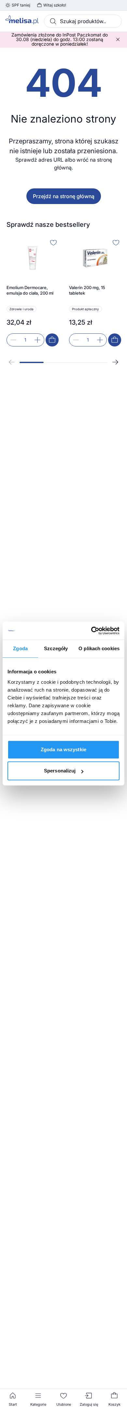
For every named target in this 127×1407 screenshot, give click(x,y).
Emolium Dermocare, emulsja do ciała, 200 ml (30, 290)
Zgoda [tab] (20, 648)
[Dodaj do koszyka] (52, 339)
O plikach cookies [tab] (99, 648)
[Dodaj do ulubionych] (53, 242)
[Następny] (115, 362)
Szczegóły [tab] (56, 648)
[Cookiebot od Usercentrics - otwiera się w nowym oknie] (91, 630)
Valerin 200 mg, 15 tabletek (87, 290)
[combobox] (83, 21)
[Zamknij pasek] (118, 39)
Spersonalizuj (60, 770)
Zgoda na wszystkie (63, 749)
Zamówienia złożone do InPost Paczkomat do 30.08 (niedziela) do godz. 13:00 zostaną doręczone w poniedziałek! (59, 39)
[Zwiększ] (37, 339)
